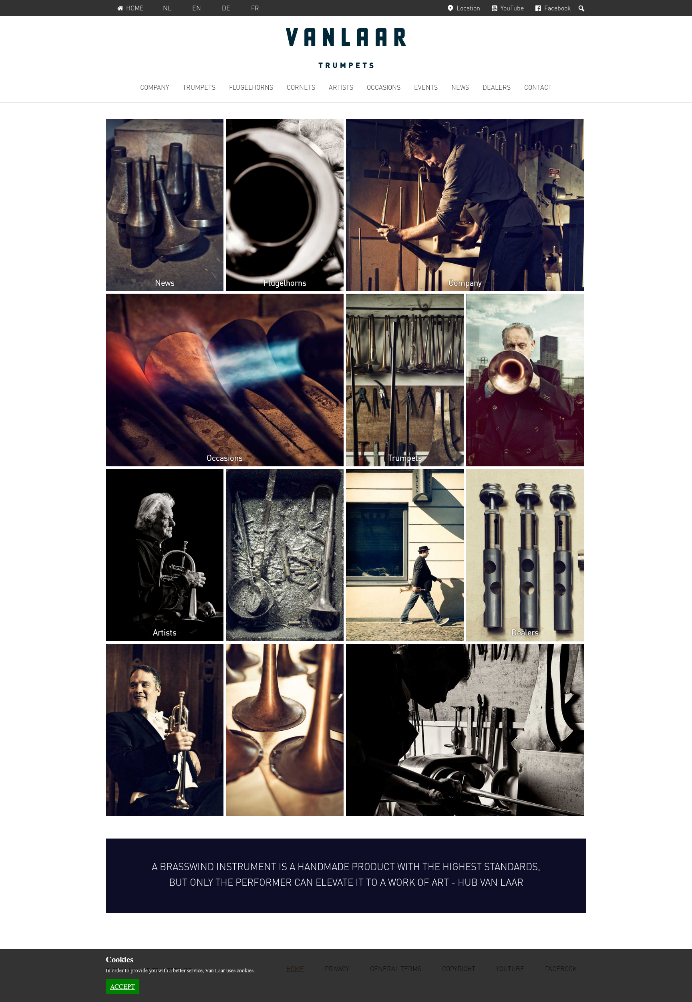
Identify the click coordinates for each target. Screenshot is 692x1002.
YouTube (512, 8)
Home (135, 8)
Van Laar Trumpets (346, 48)
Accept (122, 986)
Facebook (557, 8)
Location (468, 8)
